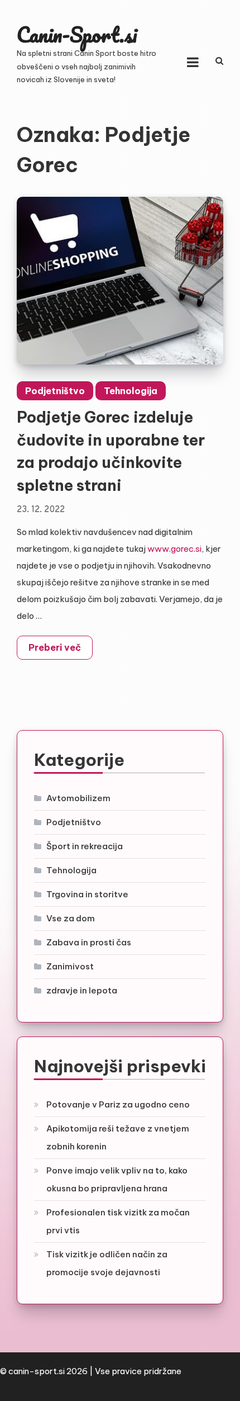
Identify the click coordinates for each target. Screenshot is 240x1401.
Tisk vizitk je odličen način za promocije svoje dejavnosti (106, 1263)
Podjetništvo (55, 390)
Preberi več (54, 647)
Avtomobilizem (78, 798)
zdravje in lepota (81, 990)
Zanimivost (70, 966)
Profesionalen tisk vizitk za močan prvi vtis (118, 1221)
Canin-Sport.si (77, 34)
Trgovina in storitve (87, 894)
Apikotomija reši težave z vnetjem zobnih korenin (117, 1137)
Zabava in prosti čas (88, 942)
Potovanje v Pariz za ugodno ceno (118, 1104)
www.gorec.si (174, 548)
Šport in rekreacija (84, 846)
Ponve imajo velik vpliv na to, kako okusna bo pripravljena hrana (117, 1179)
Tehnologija (130, 390)
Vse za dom (70, 918)
